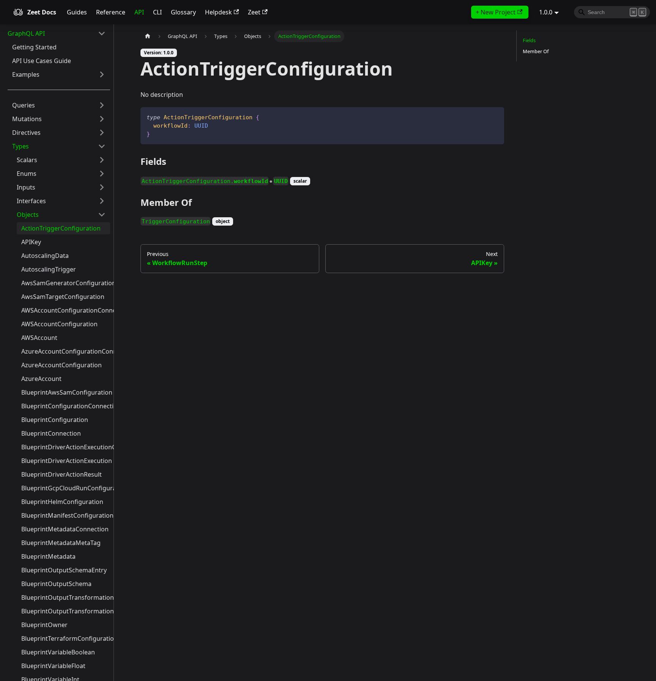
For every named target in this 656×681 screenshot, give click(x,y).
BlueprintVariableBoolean (58, 652)
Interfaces (31, 201)
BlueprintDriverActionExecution (65, 461)
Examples (25, 74)
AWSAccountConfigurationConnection (65, 310)
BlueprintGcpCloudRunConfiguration (65, 488)
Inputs (26, 187)
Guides (77, 12)
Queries (23, 105)
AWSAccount (39, 337)
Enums (26, 173)
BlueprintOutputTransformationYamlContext (65, 611)
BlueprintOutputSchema (56, 584)
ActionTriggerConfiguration (61, 228)
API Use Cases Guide (41, 61)
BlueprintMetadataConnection (65, 529)
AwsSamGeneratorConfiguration (65, 283)
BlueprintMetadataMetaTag (61, 543)
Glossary (183, 12)
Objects (28, 214)
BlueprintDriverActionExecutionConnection (65, 447)
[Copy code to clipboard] (495, 116)
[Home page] (147, 36)
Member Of (536, 51)
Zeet (254, 12)
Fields (529, 40)
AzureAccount (41, 378)
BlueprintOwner (44, 625)
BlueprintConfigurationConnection (65, 406)
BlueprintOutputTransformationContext (65, 597)
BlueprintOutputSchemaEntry (64, 570)
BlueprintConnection (51, 433)
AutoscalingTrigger (48, 269)
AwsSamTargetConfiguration (62, 296)
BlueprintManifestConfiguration (65, 515)
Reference (110, 12)
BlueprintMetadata (48, 556)
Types (20, 146)
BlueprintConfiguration (54, 420)
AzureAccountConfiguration (61, 365)
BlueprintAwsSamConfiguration (65, 392)
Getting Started (34, 47)
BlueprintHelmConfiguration (62, 502)
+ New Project (496, 12)
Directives (26, 132)
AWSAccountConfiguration (59, 324)
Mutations (27, 119)
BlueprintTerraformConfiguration (65, 638)
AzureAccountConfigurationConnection (65, 351)
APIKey (31, 242)
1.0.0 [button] (545, 12)
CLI (157, 12)
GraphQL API (26, 33)
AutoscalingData (45, 255)
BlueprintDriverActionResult (61, 474)
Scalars (27, 160)
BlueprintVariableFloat (53, 666)
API (139, 12)
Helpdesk (218, 12)
